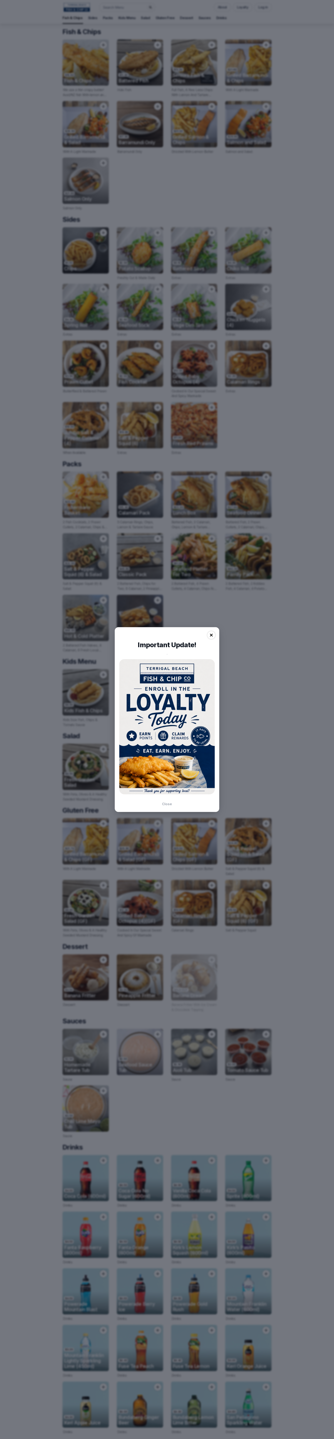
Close (167, 804)
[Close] (211, 635)
